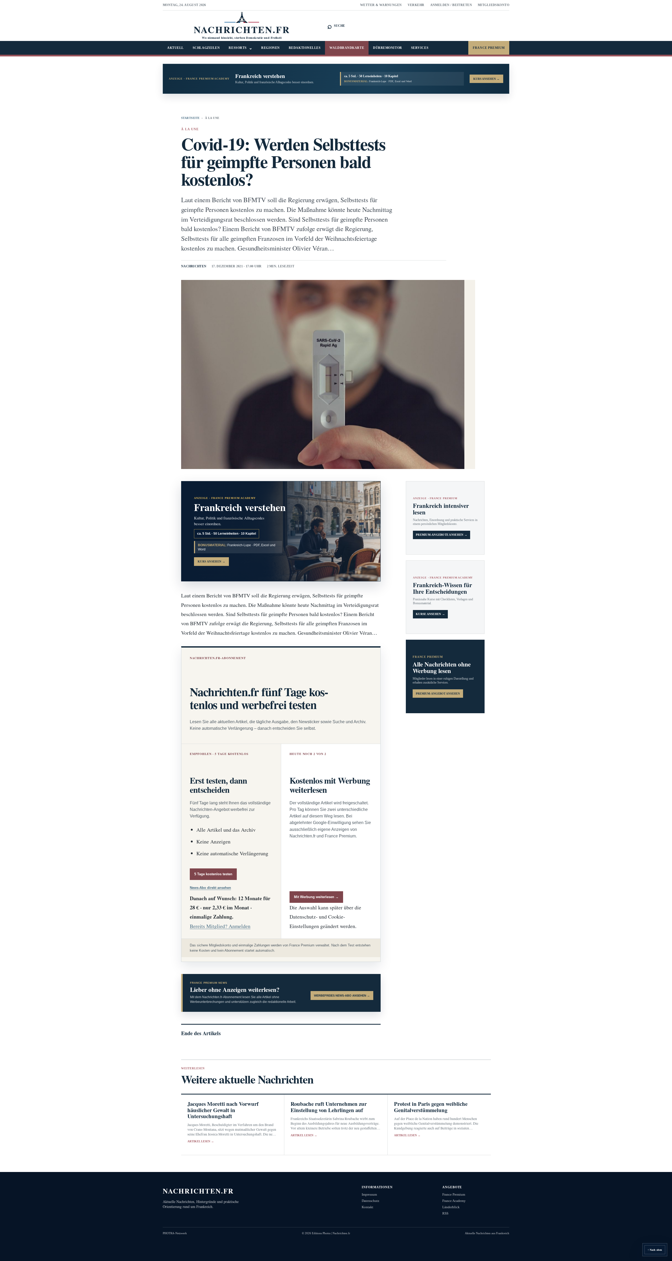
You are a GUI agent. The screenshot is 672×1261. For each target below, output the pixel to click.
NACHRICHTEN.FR (198, 1191)
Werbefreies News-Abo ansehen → (342, 995)
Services (419, 48)
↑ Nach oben (655, 1249)
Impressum (369, 1194)
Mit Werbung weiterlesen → (316, 897)
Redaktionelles (305, 48)
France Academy (454, 1201)
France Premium (489, 48)
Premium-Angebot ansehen (438, 693)
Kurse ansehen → (430, 614)
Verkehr (416, 5)
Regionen (270, 48)
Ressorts (240, 48)
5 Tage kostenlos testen (213, 874)
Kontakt (367, 1207)
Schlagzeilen (206, 48)
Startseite (190, 117)
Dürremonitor (387, 48)
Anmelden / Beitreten (451, 5)
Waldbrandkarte (346, 48)
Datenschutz (370, 1201)
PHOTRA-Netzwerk (175, 1233)
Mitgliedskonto (493, 5)
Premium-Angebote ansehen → (441, 534)
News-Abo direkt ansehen (210, 888)
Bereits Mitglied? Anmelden (220, 926)
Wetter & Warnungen (381, 5)
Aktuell (175, 48)
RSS (445, 1213)
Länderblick (451, 1207)
